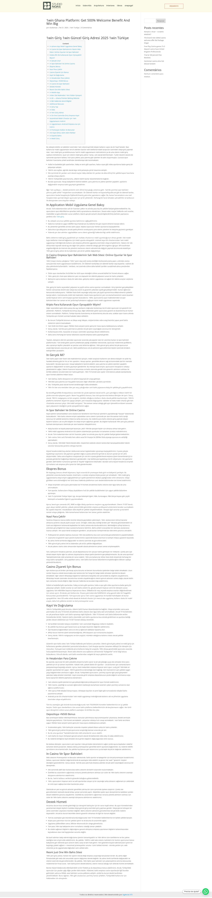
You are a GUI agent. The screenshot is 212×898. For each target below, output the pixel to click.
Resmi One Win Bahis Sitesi (60, 89)
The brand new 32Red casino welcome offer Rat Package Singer (155, 40)
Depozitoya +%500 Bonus (59, 81)
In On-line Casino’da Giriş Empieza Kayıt (64, 115)
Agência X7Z (127, 895)
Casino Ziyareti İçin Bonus (59, 72)
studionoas (53, 28)
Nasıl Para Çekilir (56, 69)
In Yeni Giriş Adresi (57, 113)
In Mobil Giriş (55, 138)
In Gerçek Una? (55, 61)
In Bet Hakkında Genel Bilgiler (61, 101)
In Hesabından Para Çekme (60, 78)
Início (78, 5)
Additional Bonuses (57, 104)
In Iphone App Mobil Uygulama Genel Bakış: (66, 46)
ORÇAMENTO (173, 6)
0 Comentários (86, 28)
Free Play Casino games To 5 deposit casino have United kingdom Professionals (154, 49)
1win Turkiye (74, 28)
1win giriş (60, 217)
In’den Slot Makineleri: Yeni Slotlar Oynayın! (66, 95)
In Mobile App (55, 92)
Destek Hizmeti (55, 87)
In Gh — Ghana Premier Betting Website (64, 98)
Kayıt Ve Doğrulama (57, 75)
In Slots (52, 110)
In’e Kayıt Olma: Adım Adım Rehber (63, 133)
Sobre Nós (87, 5)
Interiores (110, 5)
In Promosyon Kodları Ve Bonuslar (62, 130)
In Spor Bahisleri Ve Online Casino (62, 64)
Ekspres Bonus (55, 66)
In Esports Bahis (56, 136)
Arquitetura (99, 5)
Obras (119, 5)
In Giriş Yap (54, 107)
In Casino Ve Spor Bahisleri (59, 84)
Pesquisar (160, 21)
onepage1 (129, 5)
